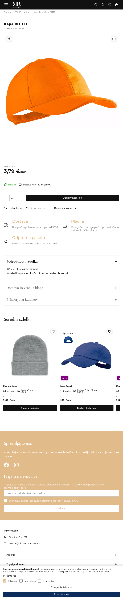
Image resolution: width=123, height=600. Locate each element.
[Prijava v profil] (102, 4)
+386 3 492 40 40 (17, 537)
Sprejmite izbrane (61, 587)
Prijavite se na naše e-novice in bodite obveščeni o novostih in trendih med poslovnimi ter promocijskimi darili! (54, 486)
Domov (7, 12)
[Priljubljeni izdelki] (109, 4)
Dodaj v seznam (63, 208)
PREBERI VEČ (70, 501)
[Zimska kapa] (30, 355)
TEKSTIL (19, 12)
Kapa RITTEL (50, 12)
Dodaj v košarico (72, 197)
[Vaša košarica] (116, 4)
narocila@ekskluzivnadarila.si (24, 543)
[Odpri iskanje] (96, 4)
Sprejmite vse (61, 594)
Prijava (61, 508)
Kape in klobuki (33, 12)
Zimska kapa (10, 386)
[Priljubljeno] (53, 331)
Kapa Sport (66, 386)
